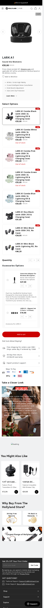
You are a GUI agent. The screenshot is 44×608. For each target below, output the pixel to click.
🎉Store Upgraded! (21, 3)
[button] (3, 32)
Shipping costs (26, 69)
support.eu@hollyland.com (29, 581)
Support (6, 597)
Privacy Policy (24, 574)
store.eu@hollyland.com (26, 584)
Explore (6, 602)
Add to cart (21, 334)
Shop (5, 591)
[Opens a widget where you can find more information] (32, 604)
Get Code (34, 565)
